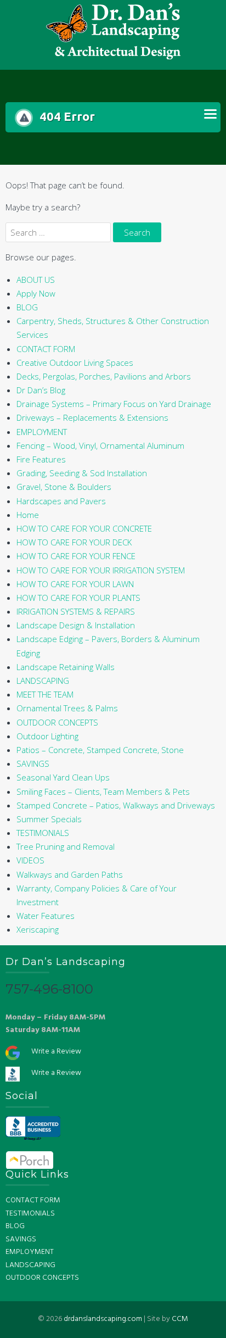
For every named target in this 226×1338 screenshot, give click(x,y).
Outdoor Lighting (47, 736)
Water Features (45, 915)
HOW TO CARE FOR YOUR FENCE (75, 555)
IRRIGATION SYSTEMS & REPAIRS (75, 611)
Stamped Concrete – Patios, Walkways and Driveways (115, 805)
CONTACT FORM (45, 348)
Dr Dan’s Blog (40, 389)
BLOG (27, 307)
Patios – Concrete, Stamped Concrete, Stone (100, 749)
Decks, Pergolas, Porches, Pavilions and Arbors (103, 376)
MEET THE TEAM (45, 694)
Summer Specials (49, 818)
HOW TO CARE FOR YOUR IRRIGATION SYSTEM (100, 570)
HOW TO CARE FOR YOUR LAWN (75, 583)
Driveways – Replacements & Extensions (92, 417)
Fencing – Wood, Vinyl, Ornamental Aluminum (100, 445)
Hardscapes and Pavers (61, 500)
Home (27, 514)
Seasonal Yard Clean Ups (63, 777)
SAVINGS (32, 763)
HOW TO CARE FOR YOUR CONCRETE (84, 528)
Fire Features (41, 459)
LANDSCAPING (42, 680)
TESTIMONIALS (42, 832)
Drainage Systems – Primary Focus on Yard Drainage (113, 403)
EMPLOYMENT (41, 431)
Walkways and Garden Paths (69, 874)
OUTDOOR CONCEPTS (57, 722)
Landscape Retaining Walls (65, 666)
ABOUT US (35, 279)
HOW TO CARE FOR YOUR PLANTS (78, 597)
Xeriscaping (37, 929)
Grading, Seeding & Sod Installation (81, 472)
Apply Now (35, 293)
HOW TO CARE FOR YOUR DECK (74, 542)
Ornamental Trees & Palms (67, 708)
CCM (180, 1319)
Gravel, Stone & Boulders (63, 486)
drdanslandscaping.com (103, 1319)
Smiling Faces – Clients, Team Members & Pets (103, 791)
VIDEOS (30, 860)
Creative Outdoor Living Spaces (74, 362)
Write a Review (56, 1051)
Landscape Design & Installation (75, 625)
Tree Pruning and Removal (65, 846)
